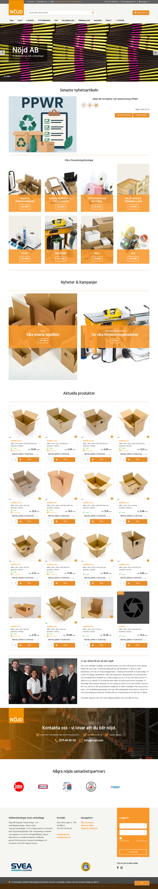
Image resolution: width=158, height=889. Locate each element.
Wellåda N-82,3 (16, 441)
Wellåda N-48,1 (88, 565)
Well (12, 20)
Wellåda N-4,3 (124, 503)
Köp (29, 459)
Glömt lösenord (142, 841)
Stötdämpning (44, 20)
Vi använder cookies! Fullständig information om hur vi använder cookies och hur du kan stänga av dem (55, 882)
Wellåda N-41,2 (16, 503)
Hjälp (52, 2)
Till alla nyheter (141, 115)
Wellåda (122, 627)
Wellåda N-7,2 (52, 441)
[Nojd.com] (16, 7)
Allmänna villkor (87, 826)
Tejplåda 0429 (88, 627)
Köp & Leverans (87, 823)
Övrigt (109, 20)
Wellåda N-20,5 (88, 441)
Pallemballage (68, 20)
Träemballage (84, 20)
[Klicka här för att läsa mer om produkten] (25, 422)
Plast (20, 20)
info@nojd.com (63, 834)
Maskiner (98, 20)
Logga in (133, 852)
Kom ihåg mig (124, 841)
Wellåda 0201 (52, 503)
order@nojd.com (64, 837)
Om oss (31, 2)
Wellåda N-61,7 (88, 503)
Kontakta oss (42, 2)
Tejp (56, 20)
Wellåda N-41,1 (52, 565)
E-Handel (30, 20)
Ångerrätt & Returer (89, 829)
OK (142, 883)
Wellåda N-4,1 (16, 565)
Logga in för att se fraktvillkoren (69, 2)
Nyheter (120, 20)
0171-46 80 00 (112, 2)
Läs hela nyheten (124, 115)
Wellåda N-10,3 (124, 565)
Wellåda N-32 (124, 441)
